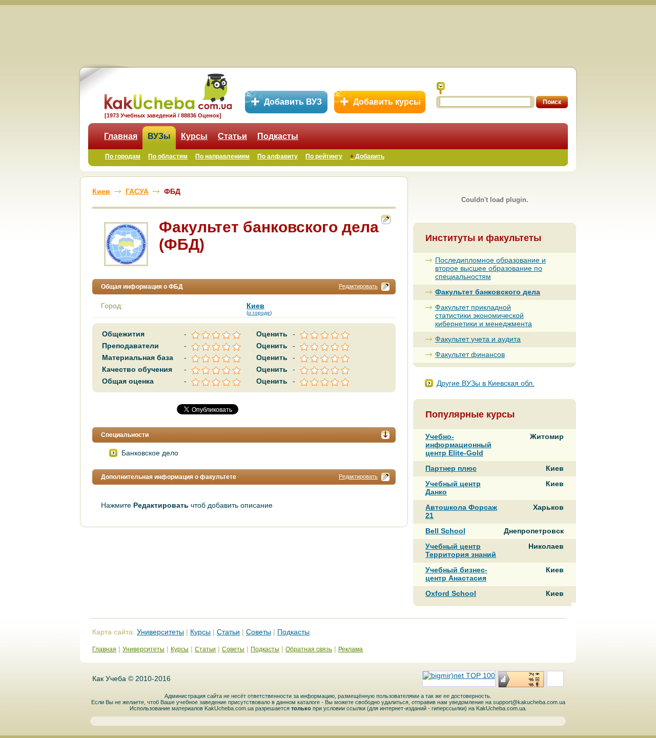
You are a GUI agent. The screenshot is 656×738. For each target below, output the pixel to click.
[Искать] (441, 88)
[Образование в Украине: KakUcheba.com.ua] (167, 90)
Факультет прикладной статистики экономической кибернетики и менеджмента (483, 315)
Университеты (160, 632)
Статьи (232, 136)
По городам (122, 156)
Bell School (445, 531)
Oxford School (450, 593)
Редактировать (358, 286)
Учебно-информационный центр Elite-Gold (458, 444)
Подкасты (277, 136)
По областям (168, 156)
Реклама (350, 649)
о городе (259, 312)
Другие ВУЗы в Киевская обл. (486, 383)
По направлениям (222, 156)
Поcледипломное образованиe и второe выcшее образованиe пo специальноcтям (490, 268)
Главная (120, 136)
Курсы (194, 136)
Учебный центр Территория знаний (460, 550)
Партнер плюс (451, 468)
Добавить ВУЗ (293, 101)
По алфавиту (277, 156)
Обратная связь (308, 649)
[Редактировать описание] (385, 287)
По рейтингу (323, 156)
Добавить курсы (387, 101)
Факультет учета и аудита (478, 339)
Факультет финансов (470, 354)
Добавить (367, 156)
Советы (258, 632)
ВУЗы (159, 136)
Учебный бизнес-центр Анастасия (456, 574)
